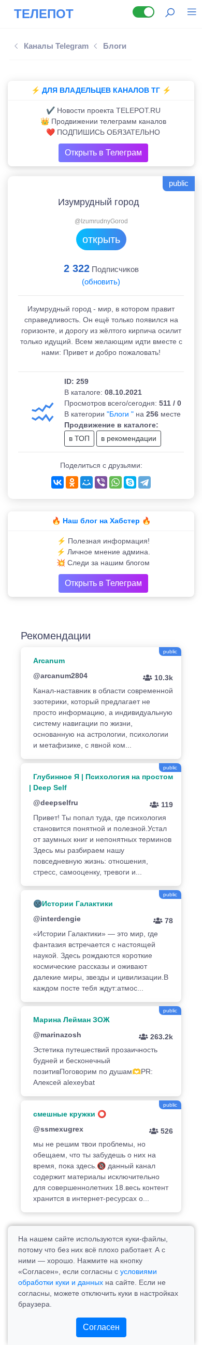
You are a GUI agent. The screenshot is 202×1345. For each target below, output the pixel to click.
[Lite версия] (143, 12)
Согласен (101, 1327)
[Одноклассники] (72, 482)
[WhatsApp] (115, 482)
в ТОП (79, 438)
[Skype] (130, 482)
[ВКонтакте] (57, 482)
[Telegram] (144, 482)
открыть (101, 239)
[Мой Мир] (86, 482)
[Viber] (101, 482)
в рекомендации (128, 438)
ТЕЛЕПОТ (44, 14)
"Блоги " (120, 414)
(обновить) (101, 281)
